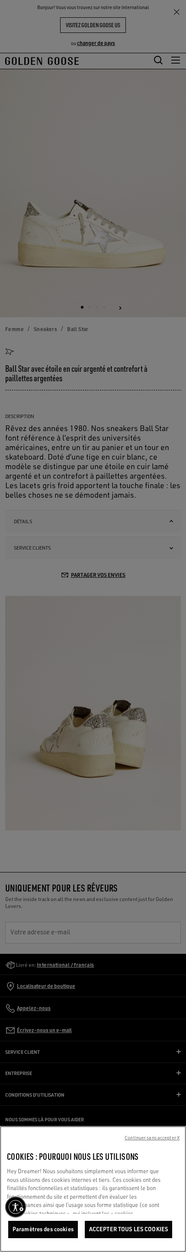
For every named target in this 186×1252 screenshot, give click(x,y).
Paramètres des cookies (43, 1229)
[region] (93, 1189)
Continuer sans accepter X (152, 1138)
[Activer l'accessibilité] (15, 1207)
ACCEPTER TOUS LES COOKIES (128, 1229)
